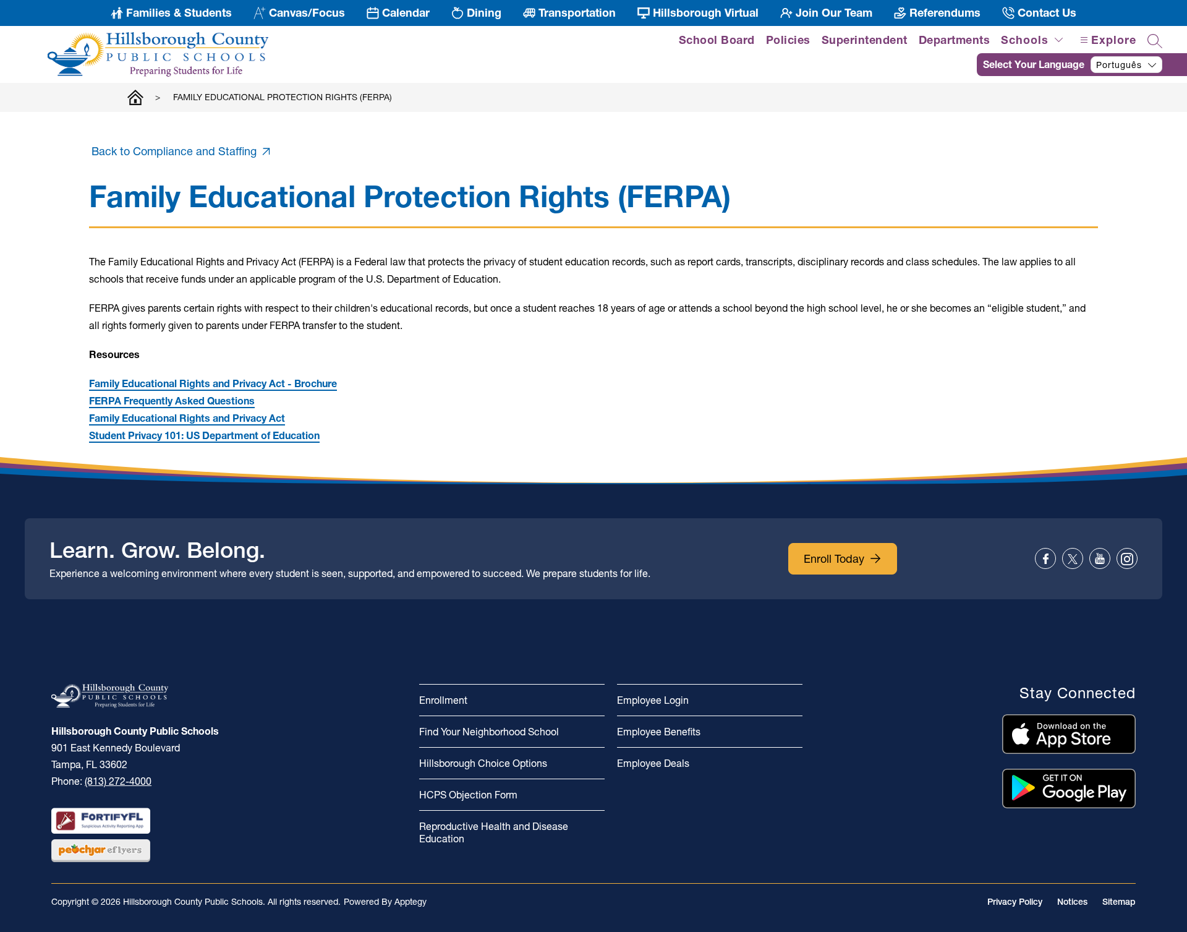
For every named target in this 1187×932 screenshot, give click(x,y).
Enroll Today (834, 559)
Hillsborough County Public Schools (135, 97)
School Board (717, 40)
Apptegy (410, 901)
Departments (954, 40)
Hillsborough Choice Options (483, 763)
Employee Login (653, 700)
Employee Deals (653, 763)
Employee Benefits (658, 731)
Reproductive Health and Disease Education (493, 832)
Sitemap (1119, 901)
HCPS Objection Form (468, 795)
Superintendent (865, 40)
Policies (788, 40)
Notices (1072, 901)
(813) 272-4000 (118, 781)
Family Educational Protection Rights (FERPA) (282, 97)
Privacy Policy (1014, 901)
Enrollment (443, 700)
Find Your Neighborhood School (489, 731)
